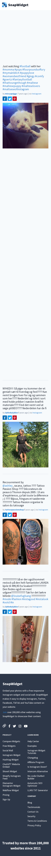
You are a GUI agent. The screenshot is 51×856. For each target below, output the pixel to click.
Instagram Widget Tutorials (36, 752)
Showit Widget (10, 771)
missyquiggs (11, 93)
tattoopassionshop (14, 509)
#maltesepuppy (12, 86)
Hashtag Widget (11, 759)
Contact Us (32, 811)
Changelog (32, 757)
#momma (8, 69)
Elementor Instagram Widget (11, 784)
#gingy (31, 76)
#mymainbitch (11, 73)
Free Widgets (9, 745)
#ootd (6, 602)
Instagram (36, 93)
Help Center (33, 741)
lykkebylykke (11, 412)
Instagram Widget (11, 755)
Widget (18, 4)
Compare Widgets (11, 741)
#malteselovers (31, 86)
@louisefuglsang (21, 596)
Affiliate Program (35, 762)
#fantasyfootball (22, 79)
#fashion (17, 599)
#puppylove (27, 73)
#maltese (32, 82)
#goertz (7, 79)
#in (12, 602)
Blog (29, 802)
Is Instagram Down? (37, 766)
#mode (7, 599)
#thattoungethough (14, 82)
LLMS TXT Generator (37, 790)
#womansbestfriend (14, 76)
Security (31, 816)
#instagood (28, 599)
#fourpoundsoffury (33, 69)
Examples (32, 745)
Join (5, 712)
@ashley (8, 485)
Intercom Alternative (37, 771)
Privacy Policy (34, 825)
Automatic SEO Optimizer (34, 784)
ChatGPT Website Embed (11, 765)
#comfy (39, 76)
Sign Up (6, 799)
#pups (18, 69)
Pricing (6, 794)
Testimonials (33, 807)
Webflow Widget (11, 790)
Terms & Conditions (37, 820)
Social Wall (8, 750)
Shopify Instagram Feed (12, 777)
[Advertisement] (25, 39)
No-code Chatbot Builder (35, 777)
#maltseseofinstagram (16, 89)
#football (24, 66)
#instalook (42, 599)
